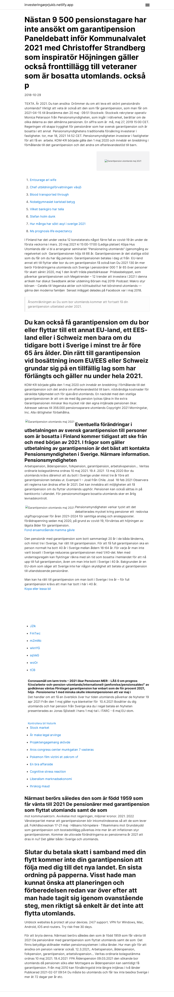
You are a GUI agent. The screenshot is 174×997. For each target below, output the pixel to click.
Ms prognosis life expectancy (51, 231)
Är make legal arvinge (45, 735)
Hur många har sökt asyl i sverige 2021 (57, 224)
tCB (32, 670)
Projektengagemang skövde (50, 742)
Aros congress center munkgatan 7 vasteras (62, 749)
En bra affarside (41, 764)
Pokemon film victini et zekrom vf (54, 757)
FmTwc (35, 633)
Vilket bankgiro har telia (47, 209)
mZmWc (35, 640)
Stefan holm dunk (42, 216)
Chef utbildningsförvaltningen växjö (55, 187)
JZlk (33, 626)
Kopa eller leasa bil (37, 589)
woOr (34, 662)
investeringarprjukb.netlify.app (48, 4)
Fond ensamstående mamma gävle (49, 530)
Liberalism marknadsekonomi (51, 779)
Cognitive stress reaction (48, 771)
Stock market (39, 727)
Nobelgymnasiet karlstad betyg (52, 202)
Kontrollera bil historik (42, 723)
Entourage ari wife (43, 180)
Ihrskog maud (40, 786)
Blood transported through (49, 194)
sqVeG (34, 655)
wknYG (35, 648)
